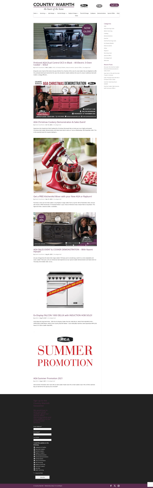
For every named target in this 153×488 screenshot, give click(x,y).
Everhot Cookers (39, 451)
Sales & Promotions (40, 460)
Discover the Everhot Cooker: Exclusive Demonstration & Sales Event (111, 69)
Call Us (114, 5)
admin (36, 318)
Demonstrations (101, 13)
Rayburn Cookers (39, 453)
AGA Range (51, 13)
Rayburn (106, 50)
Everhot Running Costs (110, 41)
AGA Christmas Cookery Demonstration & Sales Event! (59, 122)
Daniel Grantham (39, 67)
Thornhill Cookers (40, 466)
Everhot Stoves (39, 458)
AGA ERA (37, 468)
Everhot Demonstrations (41, 457)
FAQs (118, 13)
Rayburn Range (73, 13)
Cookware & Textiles (40, 447)
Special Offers (111, 13)
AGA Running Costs (109, 28)
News (76, 15)
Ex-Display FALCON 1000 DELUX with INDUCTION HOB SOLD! (62, 315)
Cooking (106, 33)
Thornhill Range (84, 13)
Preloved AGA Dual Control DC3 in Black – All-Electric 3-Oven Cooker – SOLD (62, 63)
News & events (70, 67)
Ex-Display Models (60, 67)
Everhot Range (61, 13)
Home (35, 13)
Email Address (37, 426)
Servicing (42, 13)
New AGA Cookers (40, 449)
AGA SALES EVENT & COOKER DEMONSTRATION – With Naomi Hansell (63, 250)
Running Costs (108, 53)
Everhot (106, 38)
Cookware (93, 13)
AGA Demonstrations (40, 455)
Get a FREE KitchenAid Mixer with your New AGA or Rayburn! (62, 196)
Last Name (36, 437)
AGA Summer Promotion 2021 (48, 378)
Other (105, 48)
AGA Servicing (39, 462)
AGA (54, 67)
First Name (36, 432)
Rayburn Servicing (40, 464)
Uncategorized (86, 67)
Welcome (106, 60)
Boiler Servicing (108, 31)
